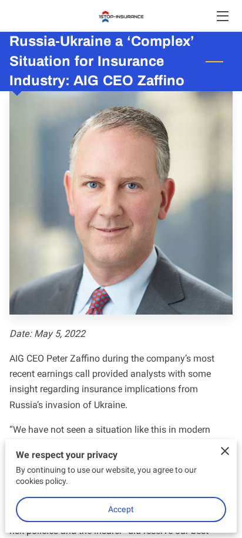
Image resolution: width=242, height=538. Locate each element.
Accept (121, 509)
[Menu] (221, 16)
